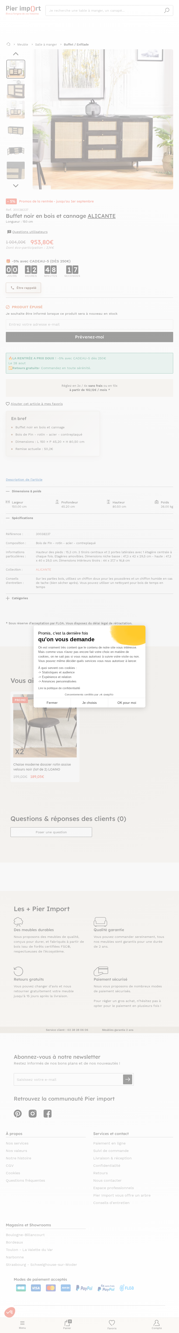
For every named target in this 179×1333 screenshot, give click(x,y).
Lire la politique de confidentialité (59, 688)
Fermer (52, 703)
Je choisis (89, 703)
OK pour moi (126, 703)
